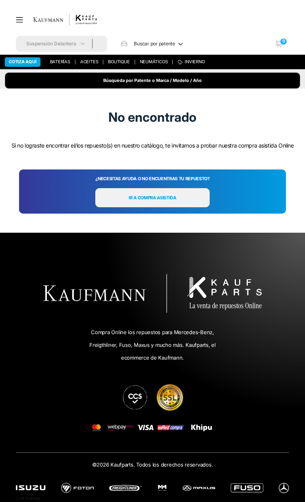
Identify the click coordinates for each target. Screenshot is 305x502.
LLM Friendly (28, 498)
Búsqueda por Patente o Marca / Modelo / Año (152, 80)
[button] (22, 20)
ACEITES (89, 61)
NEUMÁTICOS (154, 61)
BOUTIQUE (118, 61)
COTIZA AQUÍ (23, 61)
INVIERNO (195, 61)
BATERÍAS (60, 61)
